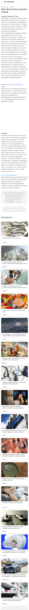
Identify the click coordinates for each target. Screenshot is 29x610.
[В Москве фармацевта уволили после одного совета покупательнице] (14, 594)
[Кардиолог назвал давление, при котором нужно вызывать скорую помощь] (14, 281)
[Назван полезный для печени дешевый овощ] (14, 305)
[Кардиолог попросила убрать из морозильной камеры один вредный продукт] (14, 401)
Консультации (4, 6)
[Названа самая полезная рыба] (14, 233)
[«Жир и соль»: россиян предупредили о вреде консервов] (14, 473)
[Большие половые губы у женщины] (14, 497)
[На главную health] (10, 2)
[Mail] (5, 2)
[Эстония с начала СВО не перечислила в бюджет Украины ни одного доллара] (14, 425)
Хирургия (12, 6)
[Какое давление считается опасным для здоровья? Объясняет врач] (14, 377)
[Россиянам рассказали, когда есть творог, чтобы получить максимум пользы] (14, 257)
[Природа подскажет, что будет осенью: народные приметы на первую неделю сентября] (14, 449)
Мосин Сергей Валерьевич (15, 84)
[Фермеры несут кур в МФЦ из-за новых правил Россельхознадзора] (14, 353)
